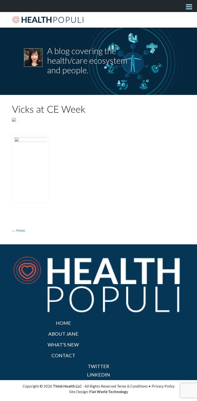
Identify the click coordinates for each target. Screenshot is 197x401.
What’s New (63, 344)
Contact (63, 355)
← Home (18, 230)
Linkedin (98, 374)
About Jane (63, 334)
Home (63, 323)
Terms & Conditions (132, 386)
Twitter (98, 366)
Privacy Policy (163, 386)
